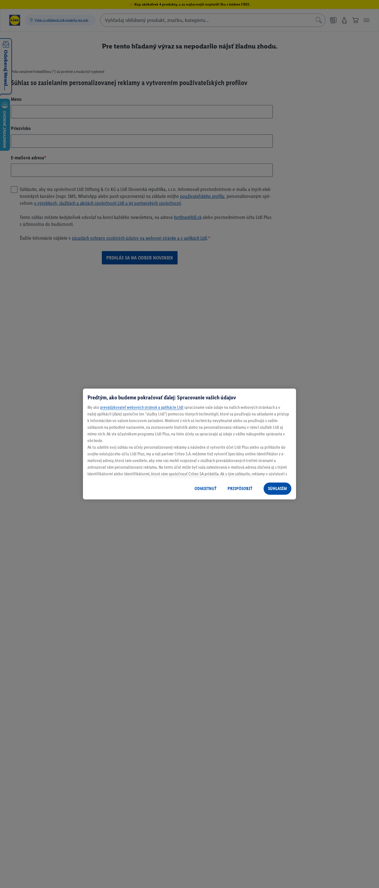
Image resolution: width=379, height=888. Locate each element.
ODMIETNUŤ (205, 488)
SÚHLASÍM (277, 488)
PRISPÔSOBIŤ (240, 488)
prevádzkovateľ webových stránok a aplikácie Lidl (141, 407)
